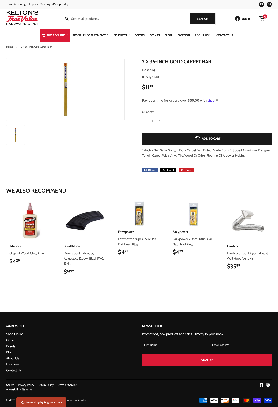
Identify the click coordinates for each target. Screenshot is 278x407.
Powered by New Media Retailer (67, 400)
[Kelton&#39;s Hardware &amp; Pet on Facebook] (261, 385)
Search (206, 19)
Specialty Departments (89, 35)
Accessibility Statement (20, 389)
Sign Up (207, 360)
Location (183, 35)
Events (154, 35)
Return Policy (46, 384)
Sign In (246, 18)
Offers (140, 35)
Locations (12, 364)
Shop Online (55, 35)
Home (9, 46)
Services (120, 35)
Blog (168, 35)
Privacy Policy (26, 384)
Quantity (148, 112)
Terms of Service (67, 384)
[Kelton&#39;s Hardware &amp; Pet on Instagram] (268, 385)
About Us (202, 35)
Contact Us (224, 35)
